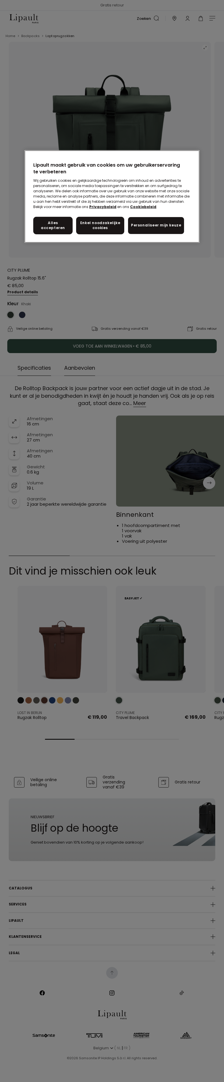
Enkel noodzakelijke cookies (100, 225)
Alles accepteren (53, 225)
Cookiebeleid (143, 206)
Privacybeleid (102, 206)
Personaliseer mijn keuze (156, 225)
